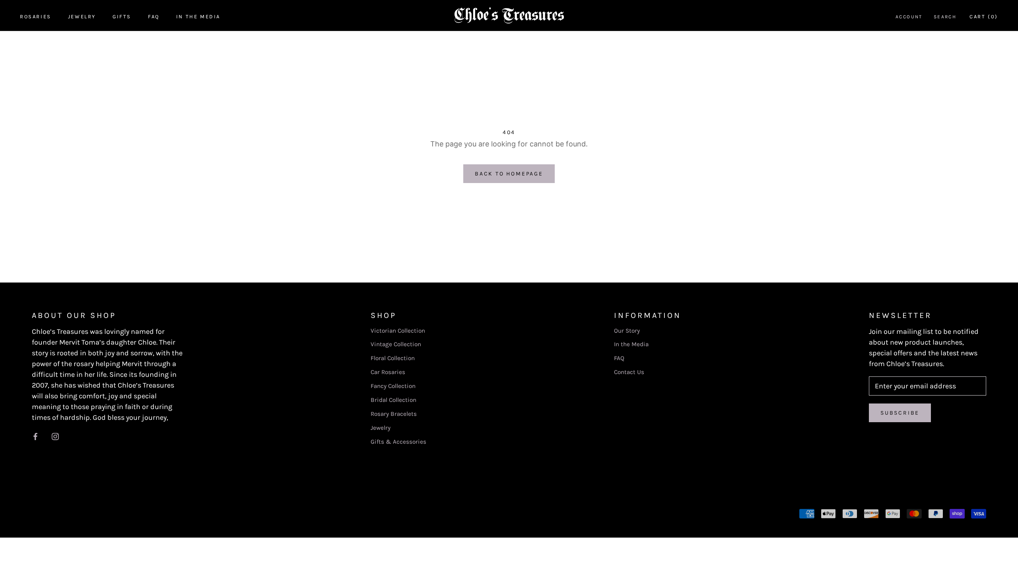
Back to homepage (509, 173)
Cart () (983, 16)
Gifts (122, 16)
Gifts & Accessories (398, 441)
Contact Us (629, 372)
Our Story (627, 330)
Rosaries (35, 16)
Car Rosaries (388, 372)
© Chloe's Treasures (70, 513)
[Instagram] (55, 436)
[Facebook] (35, 436)
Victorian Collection (398, 330)
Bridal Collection (393, 399)
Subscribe (899, 412)
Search (945, 17)
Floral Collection (393, 358)
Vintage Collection (396, 344)
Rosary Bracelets (394, 413)
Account (909, 17)
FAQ (153, 16)
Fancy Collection (393, 386)
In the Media (198, 16)
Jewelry (82, 16)
